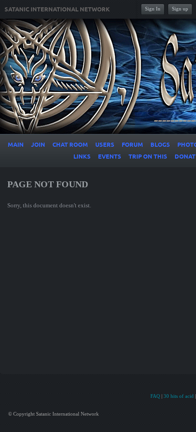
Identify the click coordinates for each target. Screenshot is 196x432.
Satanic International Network (57, 9)
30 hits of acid (179, 396)
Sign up (180, 8)
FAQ (155, 396)
